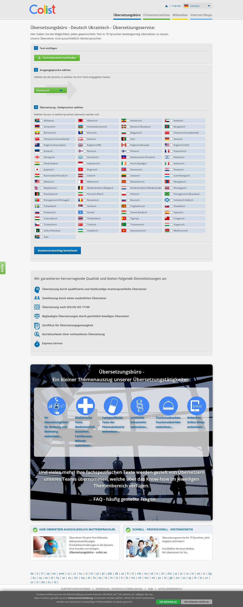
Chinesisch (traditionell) (186, 132)
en (54, 573)
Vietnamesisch (138, 230)
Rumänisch (93, 200)
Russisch (135, 200)
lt (122, 577)
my (83, 577)
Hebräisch (179, 157)
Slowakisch (179, 206)
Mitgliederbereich (170, 588)
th (195, 577)
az (63, 577)
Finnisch (134, 151)
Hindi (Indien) (51, 163)
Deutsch (178, 139)
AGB (150, 588)
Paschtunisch (51, 194)
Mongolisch (180, 181)
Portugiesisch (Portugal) (56, 200)
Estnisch (48, 151)
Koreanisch (136, 169)
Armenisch (49, 126)
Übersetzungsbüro (127, 15)
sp (48, 573)
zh (162, 573)
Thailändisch (93, 218)
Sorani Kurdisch (138, 212)
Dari (132, 139)
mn (146, 577)
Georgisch (49, 157)
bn (76, 577)
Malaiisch (49, 181)
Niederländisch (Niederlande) (146, 187)
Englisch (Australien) (54, 145)
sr (204, 573)
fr (42, 573)
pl (97, 573)
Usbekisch (92, 230)
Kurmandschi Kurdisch (55, 175)
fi (128, 573)
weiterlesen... (53, 436)
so (184, 577)
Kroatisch (179, 169)
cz (74, 573)
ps (159, 577)
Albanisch (92, 120)
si (86, 573)
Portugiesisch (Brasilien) (186, 194)
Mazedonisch (137, 181)
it (37, 573)
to (201, 577)
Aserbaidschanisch (97, 126)
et (89, 577)
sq (40, 577)
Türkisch (91, 224)
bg (210, 573)
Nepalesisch (50, 187)
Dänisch (91, 139)
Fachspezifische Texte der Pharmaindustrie (113, 422)
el (193, 573)
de (32, 573)
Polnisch (134, 194)
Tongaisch (179, 218)
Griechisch (92, 157)
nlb (139, 573)
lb (127, 577)
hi (111, 577)
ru (68, 573)
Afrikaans (49, 120)
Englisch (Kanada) (139, 145)
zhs (169, 573)
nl (133, 573)
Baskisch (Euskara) (140, 126)
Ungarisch (179, 224)
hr (92, 573)
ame (61, 573)
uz (31, 582)
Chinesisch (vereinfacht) (56, 139)
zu (49, 582)
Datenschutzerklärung (80, 597)
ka (100, 577)
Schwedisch (50, 206)
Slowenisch (50, 212)
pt (103, 573)
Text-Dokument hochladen (59, 57)
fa (165, 577)
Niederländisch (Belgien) (100, 187)
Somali (90, 212)
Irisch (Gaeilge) (138, 163)
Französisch (180, 151)
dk (116, 573)
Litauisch (135, 175)
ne (153, 577)
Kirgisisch (92, 169)
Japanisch (49, 169)
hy (57, 577)
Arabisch (178, 120)
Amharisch (136, 120)
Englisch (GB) (94, 145)
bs (34, 577)
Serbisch (91, 206)
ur (206, 577)
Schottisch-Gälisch (183, 200)
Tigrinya (134, 218)
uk (198, 573)
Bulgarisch (136, 132)
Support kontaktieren (75, 588)
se (122, 573)
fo (94, 577)
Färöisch (91, 151)
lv (117, 577)
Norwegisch (180, 187)
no (146, 573)
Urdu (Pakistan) (52, 230)
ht (106, 577)
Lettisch (91, 175)
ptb (110, 573)
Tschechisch (50, 224)
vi (37, 582)
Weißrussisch (181, 230)
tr (157, 573)
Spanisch (178, 212)
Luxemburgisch (182, 175)
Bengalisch (179, 126)
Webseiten (180, 15)
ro (187, 573)
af (52, 577)
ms (133, 577)
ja (176, 573)
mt (139, 577)
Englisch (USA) (181, 145)
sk (152, 573)
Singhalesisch (137, 206)
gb (171, 577)
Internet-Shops (201, 15)
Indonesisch (93, 163)
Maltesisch (93, 181)
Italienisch (179, 163)
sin (178, 577)
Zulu (46, 236)
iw (46, 577)
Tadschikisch (50, 218)
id (55, 582)
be (43, 582)
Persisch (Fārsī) (95, 194)
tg (190, 577)
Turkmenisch (137, 224)
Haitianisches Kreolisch (142, 157)
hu (80, 573)
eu (69, 577)
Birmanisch (50, 132)
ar (181, 573)
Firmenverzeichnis (156, 15)
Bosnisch (92, 132)
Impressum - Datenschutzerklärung (119, 588)
